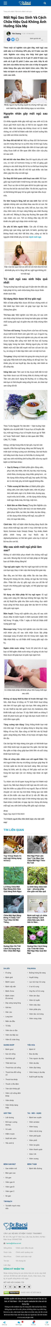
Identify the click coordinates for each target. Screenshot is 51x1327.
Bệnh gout (9, 1049)
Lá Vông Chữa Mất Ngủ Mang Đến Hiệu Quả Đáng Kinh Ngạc (13, 889)
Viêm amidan (34, 1122)
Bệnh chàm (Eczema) (9, 997)
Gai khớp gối (10, 1058)
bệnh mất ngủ (35, 237)
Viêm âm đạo (34, 996)
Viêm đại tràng (35, 1068)
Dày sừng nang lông (13, 1003)
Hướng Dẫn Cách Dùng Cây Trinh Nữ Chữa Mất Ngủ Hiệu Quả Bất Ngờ (37, 949)
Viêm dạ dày (34, 1063)
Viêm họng (33, 1127)
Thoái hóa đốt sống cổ (13, 1073)
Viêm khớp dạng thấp (11, 1106)
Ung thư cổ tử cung (36, 991)
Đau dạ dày (33, 1054)
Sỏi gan (8, 1178)
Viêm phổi (33, 1140)
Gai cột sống (10, 1054)
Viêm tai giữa (34, 1145)
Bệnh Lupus (10, 982)
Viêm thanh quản (35, 1149)
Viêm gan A (9, 1182)
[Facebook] (8, 39)
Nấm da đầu (10, 1021)
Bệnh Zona (9, 991)
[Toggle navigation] (5, 3)
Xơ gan (8, 1196)
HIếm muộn (10, 1134)
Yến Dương (16, 34)
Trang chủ (7, 11)
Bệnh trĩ (32, 1049)
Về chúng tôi (21, 1261)
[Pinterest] (17, 39)
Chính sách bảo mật (23, 1256)
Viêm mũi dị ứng (35, 1131)
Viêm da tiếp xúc (11, 1035)
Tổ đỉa (8, 1026)
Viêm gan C (9, 1191)
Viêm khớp (9, 1100)
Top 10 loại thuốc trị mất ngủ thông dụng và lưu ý (12, 858)
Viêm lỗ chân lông (12, 1039)
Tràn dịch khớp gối (12, 1089)
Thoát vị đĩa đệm (12, 1084)
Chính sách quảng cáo (24, 1252)
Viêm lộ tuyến (34, 1000)
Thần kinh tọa (10, 1063)
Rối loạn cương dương (11, 1123)
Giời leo (8, 1007)
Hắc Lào (8, 1012)
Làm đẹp (7, 1265)
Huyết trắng (33, 977)
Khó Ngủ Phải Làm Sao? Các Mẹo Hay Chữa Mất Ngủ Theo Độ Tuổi (36, 859)
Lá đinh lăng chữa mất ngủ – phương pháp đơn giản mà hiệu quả (37, 889)
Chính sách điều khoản (24, 1248)
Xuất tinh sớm (10, 1138)
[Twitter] (13, 39)
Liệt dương (9, 1117)
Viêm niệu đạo (34, 1005)
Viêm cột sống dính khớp (13, 1094)
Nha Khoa (7, 1256)
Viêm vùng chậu (35, 1018)
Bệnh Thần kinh (16, 11)
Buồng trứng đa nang (37, 973)
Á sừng (8, 973)
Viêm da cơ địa (11, 1030)
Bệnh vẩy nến (10, 986)
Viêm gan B (9, 1187)
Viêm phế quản (35, 1136)
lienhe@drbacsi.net (13, 1243)
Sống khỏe (8, 1248)
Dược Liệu (8, 1252)
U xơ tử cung (34, 986)
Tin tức (6, 1261)
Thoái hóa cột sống (13, 1068)
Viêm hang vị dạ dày (37, 1072)
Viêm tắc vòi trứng (36, 1014)
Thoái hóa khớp (11, 1079)
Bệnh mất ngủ (26, 11)
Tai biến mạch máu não (12, 1207)
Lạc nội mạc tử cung (37, 982)
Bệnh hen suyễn (35, 1117)
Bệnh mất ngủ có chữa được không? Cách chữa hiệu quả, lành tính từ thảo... (37, 918)
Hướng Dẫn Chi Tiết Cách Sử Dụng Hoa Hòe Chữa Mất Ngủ (12, 948)
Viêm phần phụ (35, 1009)
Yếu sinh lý (9, 1143)
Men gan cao (10, 1173)
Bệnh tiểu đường (35, 1168)
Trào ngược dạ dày (36, 1058)
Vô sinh (8, 1129)
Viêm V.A (32, 1154)
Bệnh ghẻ (9, 977)
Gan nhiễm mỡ (11, 1168)
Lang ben (9, 1017)
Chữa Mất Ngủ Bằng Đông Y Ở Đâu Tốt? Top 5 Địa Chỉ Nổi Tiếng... (12, 918)
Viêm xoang (33, 1159)
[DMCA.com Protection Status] (12, 1292)
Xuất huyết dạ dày (36, 1077)
